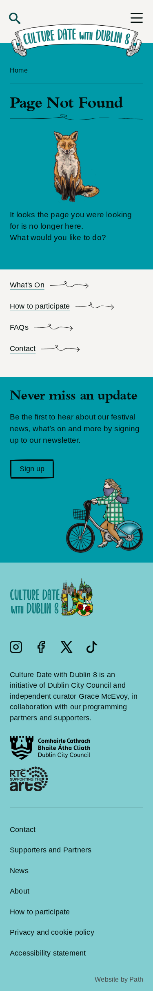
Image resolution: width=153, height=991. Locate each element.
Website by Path (119, 979)
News (19, 871)
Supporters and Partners (50, 850)
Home (19, 70)
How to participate (40, 912)
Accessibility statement (48, 953)
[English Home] (76, 34)
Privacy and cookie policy (52, 932)
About (19, 891)
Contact (22, 829)
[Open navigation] (136, 18)
